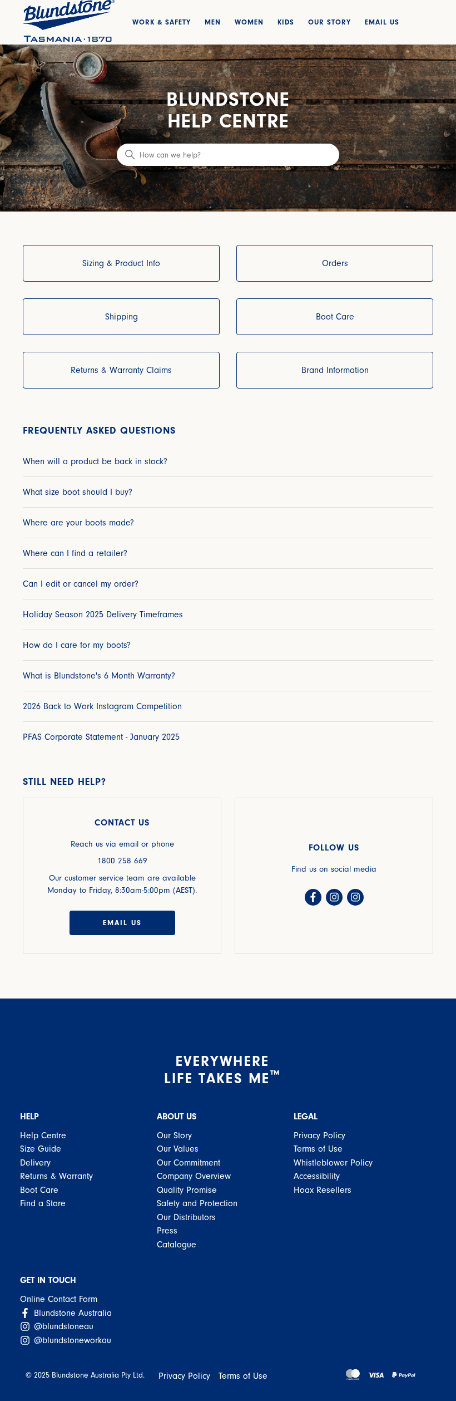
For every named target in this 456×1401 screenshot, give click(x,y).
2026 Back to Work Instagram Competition (102, 706)
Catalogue (176, 1245)
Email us (122, 922)
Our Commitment (188, 1163)
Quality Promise (187, 1190)
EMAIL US (382, 22)
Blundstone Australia (71, 1313)
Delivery (35, 1163)
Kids (285, 22)
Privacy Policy (319, 1135)
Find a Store (43, 1203)
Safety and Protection (197, 1203)
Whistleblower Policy (333, 1163)
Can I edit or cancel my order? (80, 584)
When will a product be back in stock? (95, 461)
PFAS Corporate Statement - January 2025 (101, 737)
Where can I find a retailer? (75, 553)
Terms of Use (318, 1149)
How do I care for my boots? (77, 645)
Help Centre (43, 1135)
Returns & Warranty (56, 1176)
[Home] (69, 21)
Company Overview (194, 1176)
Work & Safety (161, 22)
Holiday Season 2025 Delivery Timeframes (103, 614)
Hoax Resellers (322, 1190)
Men (213, 22)
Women (249, 22)
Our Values (178, 1149)
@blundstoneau (62, 1326)
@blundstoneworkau (71, 1340)
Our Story (329, 22)
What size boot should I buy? (77, 492)
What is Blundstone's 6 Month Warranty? (99, 676)
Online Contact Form (58, 1299)
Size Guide (40, 1149)
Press (167, 1231)
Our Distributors (186, 1217)
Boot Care (39, 1190)
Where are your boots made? (78, 523)
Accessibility (317, 1176)
